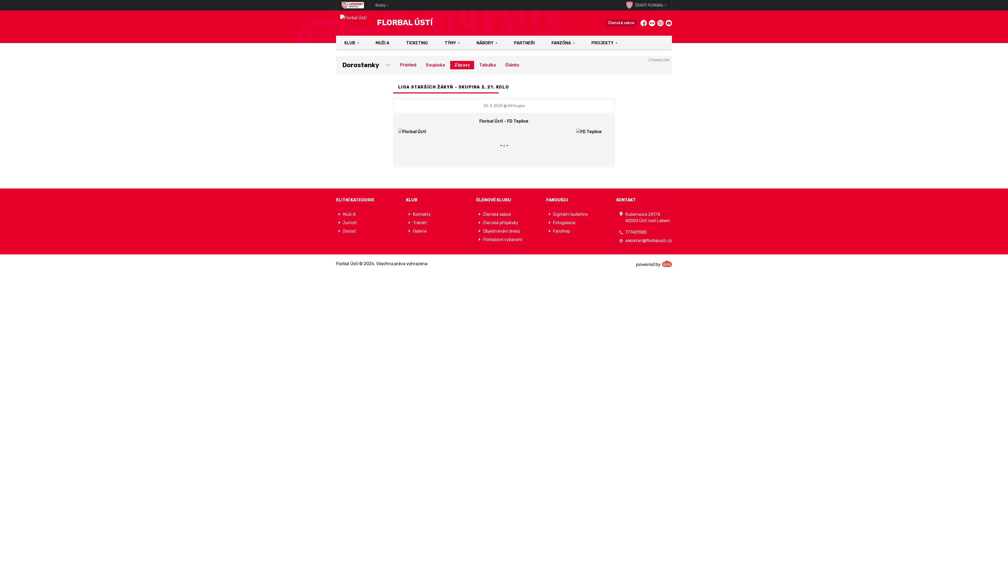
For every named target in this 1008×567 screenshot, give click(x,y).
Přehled (408, 64)
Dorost (349, 231)
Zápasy (462, 64)
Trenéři (420, 222)
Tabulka (487, 64)
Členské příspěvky (500, 222)
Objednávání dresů (501, 231)
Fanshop (561, 231)
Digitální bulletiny (570, 214)
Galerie (420, 231)
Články (512, 64)
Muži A (382, 42)
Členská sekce (621, 23)
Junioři (350, 222)
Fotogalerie (564, 222)
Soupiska (435, 64)
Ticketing (417, 42)
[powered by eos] (654, 264)
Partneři (524, 42)
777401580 (636, 232)
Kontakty (422, 214)
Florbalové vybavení (502, 239)
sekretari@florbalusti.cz (648, 240)
